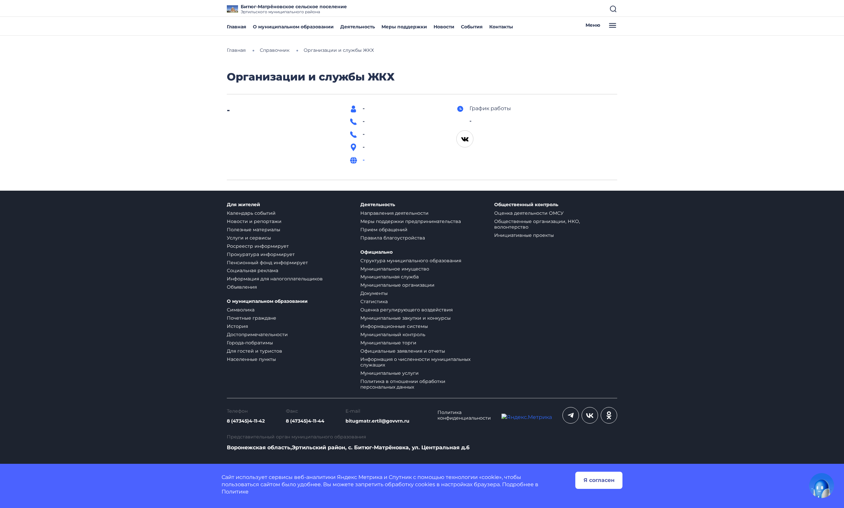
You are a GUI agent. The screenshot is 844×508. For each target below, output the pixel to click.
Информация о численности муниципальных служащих (415, 362)
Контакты (501, 27)
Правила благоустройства (392, 238)
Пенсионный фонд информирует (267, 263)
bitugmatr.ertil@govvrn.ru (377, 421)
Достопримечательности (257, 334)
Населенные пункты (251, 359)
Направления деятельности (394, 213)
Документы (374, 293)
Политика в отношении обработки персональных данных (402, 384)
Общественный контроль (526, 204)
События (472, 27)
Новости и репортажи (254, 221)
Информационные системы (394, 326)
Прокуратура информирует (261, 254)
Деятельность (357, 27)
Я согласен (599, 480)
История (237, 326)
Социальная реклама (252, 270)
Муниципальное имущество (394, 269)
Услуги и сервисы (249, 238)
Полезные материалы (253, 230)
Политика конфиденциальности (464, 415)
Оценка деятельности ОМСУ (529, 213)
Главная (236, 27)
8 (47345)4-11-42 (246, 421)
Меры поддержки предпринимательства (410, 221)
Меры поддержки (404, 27)
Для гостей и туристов (254, 351)
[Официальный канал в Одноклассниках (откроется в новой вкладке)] (609, 415)
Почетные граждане (251, 318)
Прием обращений (383, 230)
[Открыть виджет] (821, 485)
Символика (241, 310)
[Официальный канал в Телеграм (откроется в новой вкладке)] (570, 415)
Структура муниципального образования (410, 261)
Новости (444, 27)
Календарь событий (251, 213)
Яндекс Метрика (359, 477)
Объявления (242, 287)
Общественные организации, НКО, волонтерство (537, 224)
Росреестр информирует (258, 246)
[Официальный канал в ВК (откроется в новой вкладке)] (590, 415)
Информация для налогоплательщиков (275, 279)
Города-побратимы (250, 343)
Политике (235, 492)
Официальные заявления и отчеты (402, 351)
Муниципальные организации (397, 285)
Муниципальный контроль (392, 334)
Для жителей (243, 204)
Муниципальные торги (388, 343)
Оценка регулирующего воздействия (406, 310)
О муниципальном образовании (293, 27)
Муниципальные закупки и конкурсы (405, 318)
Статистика (374, 301)
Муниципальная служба (389, 277)
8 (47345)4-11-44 (305, 421)
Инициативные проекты (524, 235)
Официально (376, 252)
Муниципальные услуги (389, 373)
